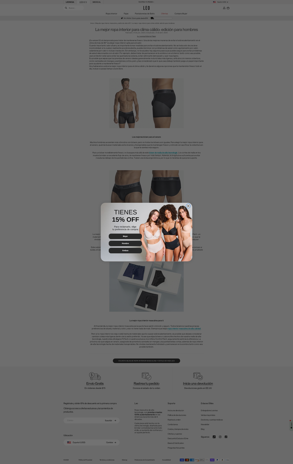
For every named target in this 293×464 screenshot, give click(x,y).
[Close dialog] (188, 206)
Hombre (125, 243)
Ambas (125, 250)
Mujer (125, 236)
